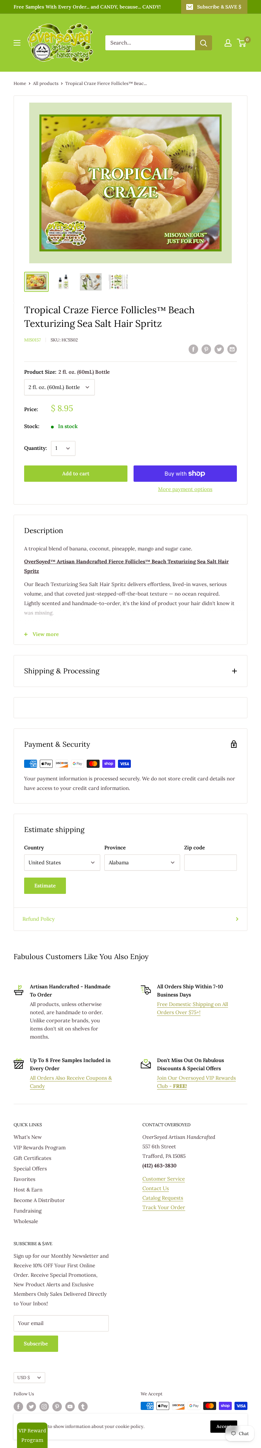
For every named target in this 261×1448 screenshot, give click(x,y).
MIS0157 (32, 340)
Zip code (194, 847)
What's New (28, 1137)
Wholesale (26, 1221)
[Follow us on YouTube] (70, 1406)
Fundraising (27, 1210)
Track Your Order (163, 1207)
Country (34, 847)
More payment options (185, 489)
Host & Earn (28, 1189)
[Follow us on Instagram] (44, 1406)
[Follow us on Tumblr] (83, 1406)
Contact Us (155, 1188)
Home (20, 83)
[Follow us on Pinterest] (57, 1406)
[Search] (203, 42)
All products (45, 83)
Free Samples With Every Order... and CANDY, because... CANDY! (87, 7)
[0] (242, 43)
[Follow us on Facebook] (18, 1406)
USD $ (23, 1377)
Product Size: (67, 372)
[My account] (228, 43)
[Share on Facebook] (193, 349)
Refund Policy (38, 919)
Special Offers (30, 1168)
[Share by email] (232, 349)
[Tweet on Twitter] (219, 349)
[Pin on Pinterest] (206, 349)
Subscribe (36, 1343)
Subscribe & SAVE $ (219, 7)
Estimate (45, 885)
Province (115, 847)
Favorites (24, 1179)
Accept (223, 1426)
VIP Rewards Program (40, 1147)
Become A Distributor (39, 1200)
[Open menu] (17, 43)
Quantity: (35, 448)
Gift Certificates (32, 1158)
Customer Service (163, 1179)
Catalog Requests (162, 1198)
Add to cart (75, 473)
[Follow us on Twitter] (31, 1406)
